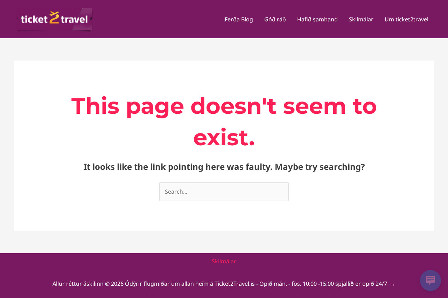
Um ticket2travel (406, 19)
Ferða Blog (239, 19)
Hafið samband (317, 19)
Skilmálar (361, 19)
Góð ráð (275, 19)
